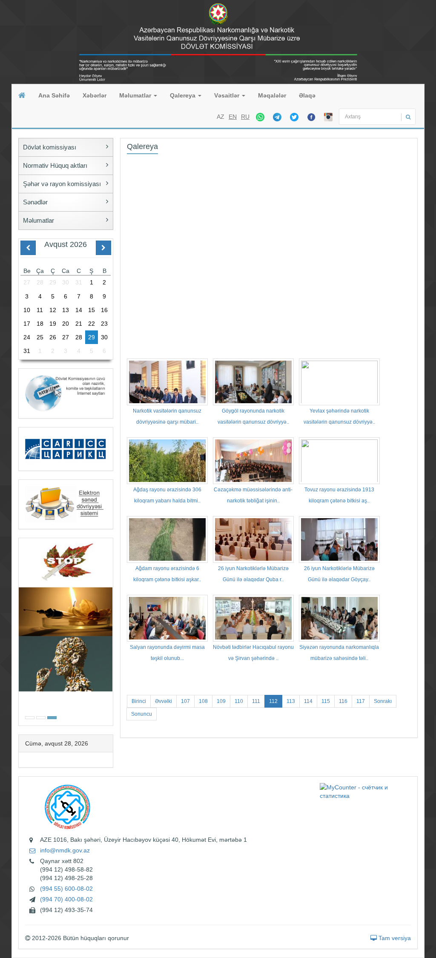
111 (256, 701)
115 (325, 701)
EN (233, 116)
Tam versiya (394, 938)
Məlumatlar (136, 95)
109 (221, 701)
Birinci (139, 701)
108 (203, 701)
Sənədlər (35, 202)
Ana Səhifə (54, 95)
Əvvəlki (163, 701)
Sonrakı (383, 701)
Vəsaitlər (227, 95)
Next (110, 630)
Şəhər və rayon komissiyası (62, 183)
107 (185, 701)
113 (291, 701)
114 (308, 701)
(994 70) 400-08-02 (66, 899)
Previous (21, 630)
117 (360, 701)
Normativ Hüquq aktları (55, 165)
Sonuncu (141, 714)
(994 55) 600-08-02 (66, 888)
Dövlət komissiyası (49, 147)
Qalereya (183, 95)
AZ (220, 116)
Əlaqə (307, 95)
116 (343, 701)
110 (239, 701)
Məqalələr (272, 95)
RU (245, 116)
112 (273, 701)
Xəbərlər (94, 95)
